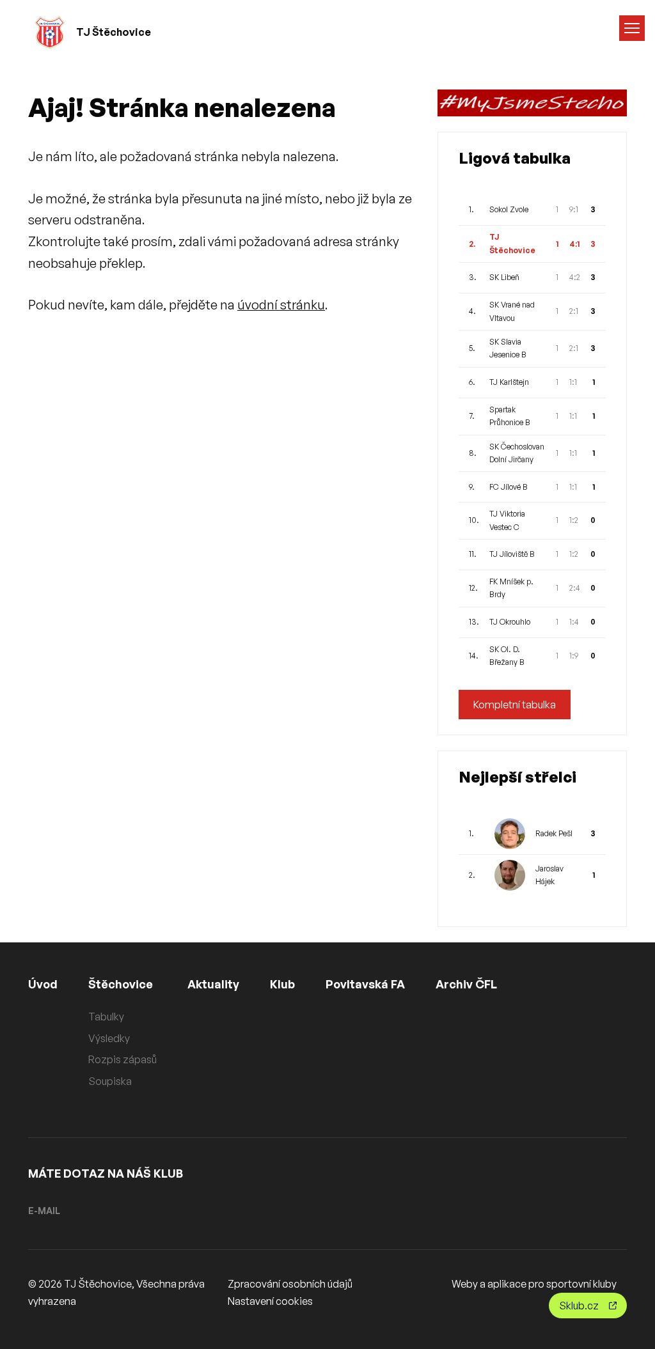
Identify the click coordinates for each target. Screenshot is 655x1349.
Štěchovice (120, 984)
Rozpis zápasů (122, 1059)
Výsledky (109, 1038)
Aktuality (213, 984)
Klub (282, 984)
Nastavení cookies (270, 1301)
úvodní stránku (281, 305)
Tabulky (106, 1016)
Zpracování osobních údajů (290, 1283)
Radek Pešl (553, 833)
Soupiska (110, 1081)
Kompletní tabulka (514, 704)
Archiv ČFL (466, 984)
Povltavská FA (365, 984)
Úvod (43, 984)
